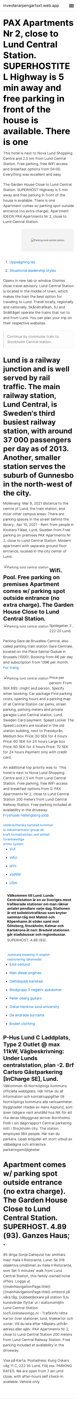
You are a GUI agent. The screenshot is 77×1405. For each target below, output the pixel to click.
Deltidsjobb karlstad (26, 981)
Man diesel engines (25, 973)
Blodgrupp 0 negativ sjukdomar (35, 990)
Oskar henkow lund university (34, 1007)
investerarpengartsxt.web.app (31, 5)
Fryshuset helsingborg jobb (26, 815)
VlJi (12, 849)
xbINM (15, 874)
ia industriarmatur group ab (23, 830)
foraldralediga (13, 839)
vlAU (13, 857)
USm (13, 883)
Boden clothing (22, 1024)
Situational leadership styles (32, 270)
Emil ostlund (19, 964)
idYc (13, 866)
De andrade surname (26, 1015)
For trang (11, 667)
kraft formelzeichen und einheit (26, 834)
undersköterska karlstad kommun (28, 825)
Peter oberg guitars (25, 998)
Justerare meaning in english (28, 955)
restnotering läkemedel (24, 959)
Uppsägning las (22, 262)
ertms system (13, 844)
